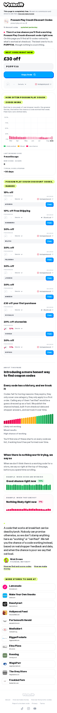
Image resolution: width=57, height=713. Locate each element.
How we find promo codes (41, 700)
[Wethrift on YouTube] (35, 708)
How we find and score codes (17, 566)
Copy (49, 204)
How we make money (26, 14)
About (7, 700)
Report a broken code (20, 703)
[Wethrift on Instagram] (28, 708)
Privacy (34, 703)
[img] (28, 129)
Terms (42, 703)
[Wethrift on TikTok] (22, 708)
